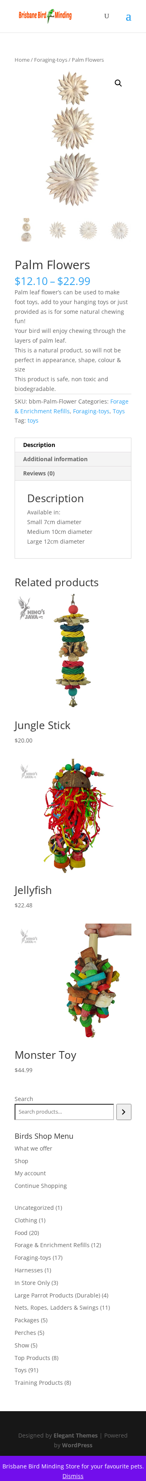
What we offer (33, 1148)
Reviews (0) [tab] (39, 473)
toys (33, 420)
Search (24, 1099)
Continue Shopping (41, 1186)
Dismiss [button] (73, 1476)
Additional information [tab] (55, 459)
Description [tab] (39, 445)
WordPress (77, 1445)
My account (30, 1173)
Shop (21, 1161)
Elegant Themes (76, 1435)
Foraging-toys (50, 59)
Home (22, 59)
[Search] (123, 1112)
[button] (118, 83)
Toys (119, 411)
